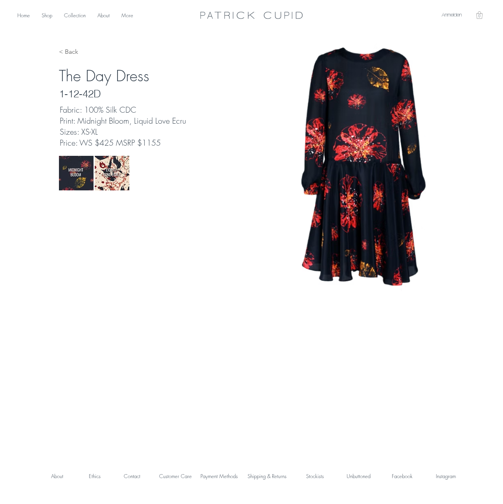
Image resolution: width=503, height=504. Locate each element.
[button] (479, 15)
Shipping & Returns (267, 476)
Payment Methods (219, 476)
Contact (132, 476)
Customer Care (175, 476)
